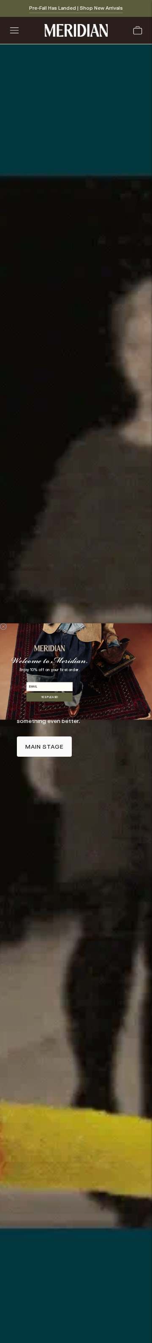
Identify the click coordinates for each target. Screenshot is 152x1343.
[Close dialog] (3, 626)
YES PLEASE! (49, 696)
